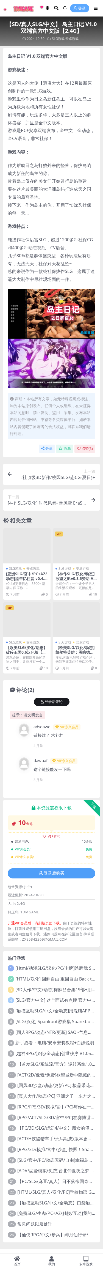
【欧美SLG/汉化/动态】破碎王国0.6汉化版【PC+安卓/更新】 (26, 652)
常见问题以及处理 (34, 1224)
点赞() (87, 449)
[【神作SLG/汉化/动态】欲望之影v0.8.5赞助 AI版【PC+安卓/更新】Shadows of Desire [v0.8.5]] (76, 546)
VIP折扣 (54, 836)
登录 (82, 8)
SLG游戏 (58, 38)
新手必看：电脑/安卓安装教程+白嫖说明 (54, 1043)
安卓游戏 (72, 38)
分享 (48, 449)
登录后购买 (54, 873)
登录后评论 (54, 702)
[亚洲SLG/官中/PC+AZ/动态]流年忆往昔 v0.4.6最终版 (26, 578)
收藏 (67, 449)
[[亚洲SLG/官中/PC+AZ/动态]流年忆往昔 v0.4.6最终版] (27, 546)
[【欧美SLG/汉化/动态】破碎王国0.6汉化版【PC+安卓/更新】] (27, 619)
